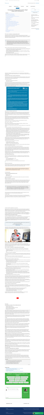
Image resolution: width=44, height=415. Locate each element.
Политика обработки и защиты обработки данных (14, 0)
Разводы (27, 6)
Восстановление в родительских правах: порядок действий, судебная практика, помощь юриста (35, 20)
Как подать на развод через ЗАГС (9, 370)
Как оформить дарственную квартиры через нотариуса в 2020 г (13, 369)
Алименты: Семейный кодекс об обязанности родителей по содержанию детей (14, 371)
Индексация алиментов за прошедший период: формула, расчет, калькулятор (14, 368)
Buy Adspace (6, 0)
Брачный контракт (16, 6)
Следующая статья (26, 403)
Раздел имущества (33, 6)
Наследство (22, 6)
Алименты (10, 6)
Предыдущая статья (9, 403)
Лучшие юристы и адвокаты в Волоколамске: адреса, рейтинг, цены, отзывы (35, 15)
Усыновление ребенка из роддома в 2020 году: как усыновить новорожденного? (34, 25)
